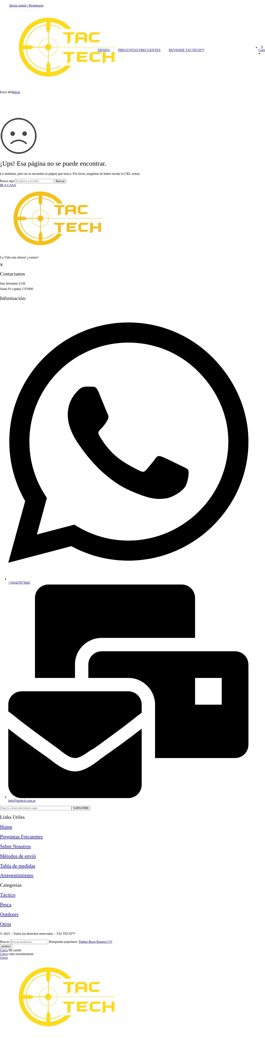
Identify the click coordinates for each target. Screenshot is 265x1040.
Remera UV (104, 941)
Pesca (5, 904)
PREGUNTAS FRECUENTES (139, 50)
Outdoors (9, 914)
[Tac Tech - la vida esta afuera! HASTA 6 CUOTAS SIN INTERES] (70, 88)
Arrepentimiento (16, 875)
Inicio (16, 92)
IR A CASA (8, 185)
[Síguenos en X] (1, 265)
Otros (5, 924)
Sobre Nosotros (15, 846)
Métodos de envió (18, 856)
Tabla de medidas (17, 865)
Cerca (4, 950)
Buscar (60, 181)
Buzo (92, 941)
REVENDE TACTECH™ (186, 50)
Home (6, 827)
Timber (83, 941)
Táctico (7, 894)
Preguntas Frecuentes (21, 836)
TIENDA (103, 50)
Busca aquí (7, 181)
